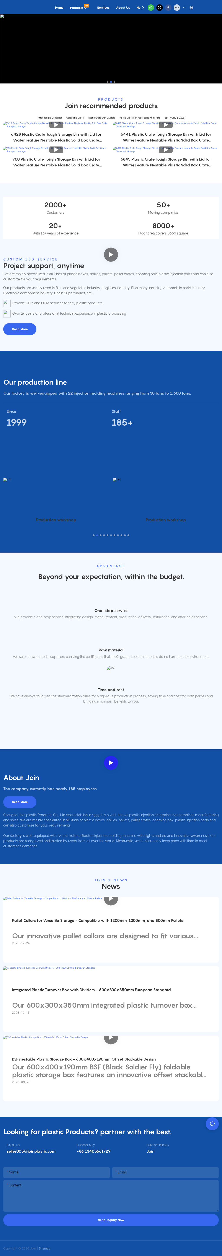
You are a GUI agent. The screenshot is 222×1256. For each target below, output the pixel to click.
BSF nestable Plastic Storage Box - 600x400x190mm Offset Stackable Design (84, 1059)
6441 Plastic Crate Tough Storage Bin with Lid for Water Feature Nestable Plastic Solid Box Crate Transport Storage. (166, 137)
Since (11, 411)
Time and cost (111, 689)
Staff (116, 411)
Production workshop (56, 519)
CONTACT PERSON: (158, 1145)
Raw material (111, 650)
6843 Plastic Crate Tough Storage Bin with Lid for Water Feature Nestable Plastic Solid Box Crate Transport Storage (166, 162)
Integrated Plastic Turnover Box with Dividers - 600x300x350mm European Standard (91, 990)
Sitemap (45, 1248)
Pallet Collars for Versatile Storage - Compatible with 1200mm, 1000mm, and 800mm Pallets (97, 920)
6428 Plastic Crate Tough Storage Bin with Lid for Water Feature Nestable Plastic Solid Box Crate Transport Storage (56, 137)
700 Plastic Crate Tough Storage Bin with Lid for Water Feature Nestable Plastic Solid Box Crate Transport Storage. (56, 162)
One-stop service (111, 610)
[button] (143, 8)
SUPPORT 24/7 (86, 1145)
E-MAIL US (13, 1145)
